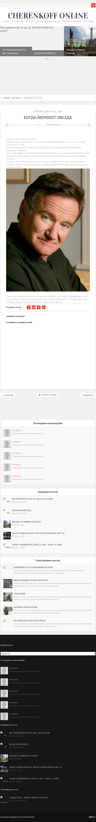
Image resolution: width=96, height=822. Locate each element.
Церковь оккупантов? (26, 607)
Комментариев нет (54, 124)
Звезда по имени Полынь (26, 521)
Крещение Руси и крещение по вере (33, 567)
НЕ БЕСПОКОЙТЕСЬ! (44, 53)
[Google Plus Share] (39, 307)
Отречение (19, 593)
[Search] (93, 5)
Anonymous (16, 430)
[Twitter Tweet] (34, 307)
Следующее (9, 395)
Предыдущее (87, 395)
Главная (6, 98)
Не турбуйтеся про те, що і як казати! (32, 499)
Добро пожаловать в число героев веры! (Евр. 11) (38, 533)
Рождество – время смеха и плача (28, 797)
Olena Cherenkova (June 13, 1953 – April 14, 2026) (37, 544)
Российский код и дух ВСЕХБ (30, 620)
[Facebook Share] (29, 307)
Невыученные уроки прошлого (31, 580)
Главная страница (48, 395)
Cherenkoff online (48, 16)
